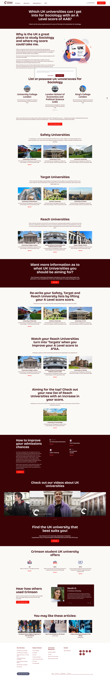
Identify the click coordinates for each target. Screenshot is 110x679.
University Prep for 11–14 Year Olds (23, 655)
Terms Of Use (57, 673)
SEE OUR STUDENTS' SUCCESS (22, 602)
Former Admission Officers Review (22, 662)
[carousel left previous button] (7, 504)
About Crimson (26, 3)
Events (45, 3)
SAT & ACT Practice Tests (53, 656)
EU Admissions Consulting (22, 664)
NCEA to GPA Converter (53, 658)
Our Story (34, 654)
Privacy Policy (69, 673)
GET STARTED (55, 282)
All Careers (34, 661)
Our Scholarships (35, 663)
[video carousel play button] (55, 504)
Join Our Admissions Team (37, 659)
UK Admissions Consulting (22, 652)
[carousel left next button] (107, 98)
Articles (49, 654)
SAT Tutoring (19, 666)
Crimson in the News (36, 656)
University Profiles (52, 652)
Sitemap (52, 673)
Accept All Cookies (60, 75)
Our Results (34, 652)
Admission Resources (37, 3)
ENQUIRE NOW (101, 2)
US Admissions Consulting (22, 650)
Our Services (17, 3)
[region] (55, 73)
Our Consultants (35, 650)
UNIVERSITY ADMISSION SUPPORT (55, 124)
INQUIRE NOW (20, 471)
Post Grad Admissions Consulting (21, 659)
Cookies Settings (50, 75)
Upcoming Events (67, 650)
